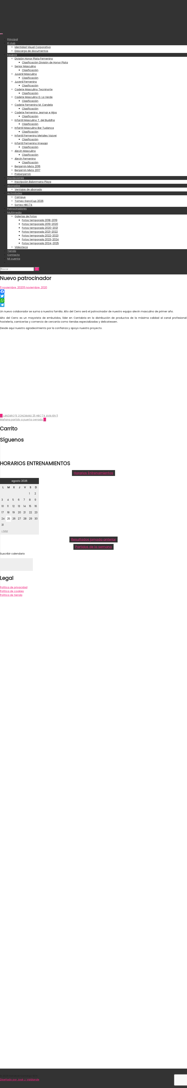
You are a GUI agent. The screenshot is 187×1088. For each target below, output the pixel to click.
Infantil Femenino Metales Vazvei (36, 135)
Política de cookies (12, 591)
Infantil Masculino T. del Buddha (35, 120)
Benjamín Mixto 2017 (27, 170)
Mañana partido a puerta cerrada (23, 419)
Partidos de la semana (93, 547)
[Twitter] (93, 296)
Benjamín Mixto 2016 (27, 166)
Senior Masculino (25, 66)
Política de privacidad (13, 587)
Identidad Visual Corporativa (33, 47)
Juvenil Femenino (26, 82)
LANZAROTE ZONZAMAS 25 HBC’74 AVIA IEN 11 (29, 416)
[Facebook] (93, 291)
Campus (20, 197)
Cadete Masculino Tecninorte (34, 89)
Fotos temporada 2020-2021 (40, 228)
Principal (12, 39)
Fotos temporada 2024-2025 (40, 243)
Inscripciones (15, 178)
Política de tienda (11, 595)
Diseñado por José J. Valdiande (19, 1079)
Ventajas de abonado (28, 189)
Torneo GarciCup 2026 (29, 201)
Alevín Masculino (25, 151)
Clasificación (30, 70)
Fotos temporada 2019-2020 (40, 224)
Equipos (12, 55)
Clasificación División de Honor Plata (45, 62)
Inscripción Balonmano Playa (33, 182)
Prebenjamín (23, 174)
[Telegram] (93, 305)
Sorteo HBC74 (23, 205)
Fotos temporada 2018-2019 (39, 220)
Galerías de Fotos (26, 216)
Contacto (13, 255)
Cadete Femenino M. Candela (34, 105)
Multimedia (14, 212)
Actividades (14, 193)
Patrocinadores (17, 208)
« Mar (4, 531)
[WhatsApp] (93, 300)
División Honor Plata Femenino (34, 58)
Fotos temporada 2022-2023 (40, 235)
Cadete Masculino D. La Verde (34, 97)
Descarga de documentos (31, 51)
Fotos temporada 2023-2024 (40, 239)
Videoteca (21, 247)
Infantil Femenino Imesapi (31, 143)
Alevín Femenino (25, 158)
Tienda (11, 251)
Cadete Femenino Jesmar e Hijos (36, 112)
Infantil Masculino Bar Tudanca (34, 128)
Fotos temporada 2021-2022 (40, 232)
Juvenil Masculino (26, 74)
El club (11, 43)
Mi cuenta (13, 259)
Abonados (13, 185)
